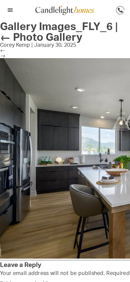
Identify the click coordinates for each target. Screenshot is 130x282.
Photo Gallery (41, 36)
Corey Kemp (15, 44)
